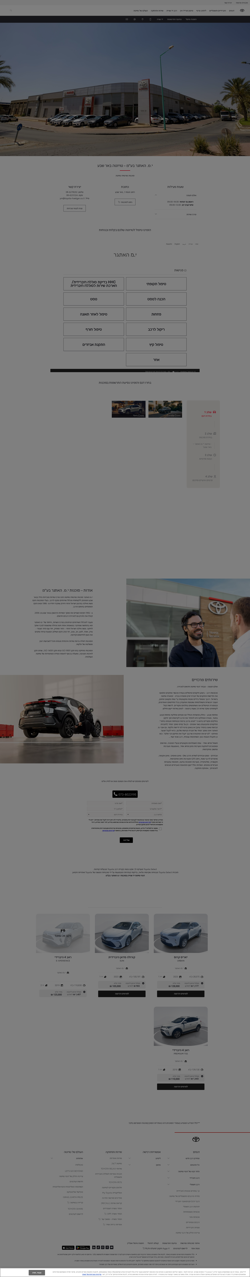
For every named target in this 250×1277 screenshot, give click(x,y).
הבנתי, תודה (36, 1272)
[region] (125, 1272)
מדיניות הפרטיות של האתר (91, 1274)
